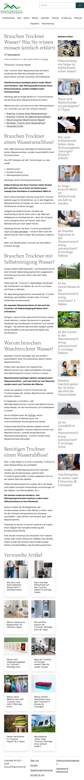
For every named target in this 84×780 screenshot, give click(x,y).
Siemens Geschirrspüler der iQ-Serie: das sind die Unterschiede (68, 387)
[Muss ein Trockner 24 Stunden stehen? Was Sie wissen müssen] (43, 647)
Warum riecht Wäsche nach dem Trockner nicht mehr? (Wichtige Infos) (15, 702)
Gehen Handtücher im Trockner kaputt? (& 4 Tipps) (16, 739)
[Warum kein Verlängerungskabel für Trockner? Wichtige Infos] (16, 647)
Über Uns (34, 760)
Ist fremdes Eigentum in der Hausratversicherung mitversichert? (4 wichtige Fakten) (68, 243)
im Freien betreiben (19, 231)
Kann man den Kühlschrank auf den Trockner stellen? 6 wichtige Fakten (42, 587)
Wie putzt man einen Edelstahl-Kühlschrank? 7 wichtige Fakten (14, 586)
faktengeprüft (13, 54)
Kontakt (34, 765)
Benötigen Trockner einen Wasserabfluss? (26, 123)
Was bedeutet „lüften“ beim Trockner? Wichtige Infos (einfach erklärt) (43, 741)
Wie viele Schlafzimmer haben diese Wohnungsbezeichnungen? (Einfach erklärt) (69, 147)
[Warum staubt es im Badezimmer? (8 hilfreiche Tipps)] (16, 609)
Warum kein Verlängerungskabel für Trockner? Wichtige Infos (16, 663)
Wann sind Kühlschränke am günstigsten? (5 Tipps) (69, 104)
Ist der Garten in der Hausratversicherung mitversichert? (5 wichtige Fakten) (68, 342)
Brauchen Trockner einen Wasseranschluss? (27, 113)
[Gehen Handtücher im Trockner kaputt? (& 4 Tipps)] (16, 724)
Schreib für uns (37, 775)
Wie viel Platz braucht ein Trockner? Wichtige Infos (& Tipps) (43, 626)
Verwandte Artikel (15, 126)
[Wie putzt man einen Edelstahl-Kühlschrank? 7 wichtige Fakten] (16, 570)
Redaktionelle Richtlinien (41, 770)
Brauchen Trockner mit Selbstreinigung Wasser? (29, 117)
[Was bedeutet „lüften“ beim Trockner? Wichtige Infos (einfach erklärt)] (43, 724)
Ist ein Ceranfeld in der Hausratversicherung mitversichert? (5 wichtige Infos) (68, 435)
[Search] (80, 5)
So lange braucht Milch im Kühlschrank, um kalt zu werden (67, 194)
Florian (45, 59)
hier (31, 206)
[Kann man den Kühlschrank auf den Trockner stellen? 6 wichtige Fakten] (43, 570)
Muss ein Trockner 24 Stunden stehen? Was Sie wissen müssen (42, 663)
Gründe (31, 415)
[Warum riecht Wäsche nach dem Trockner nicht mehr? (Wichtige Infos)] (16, 684)
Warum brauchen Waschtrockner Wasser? (26, 120)
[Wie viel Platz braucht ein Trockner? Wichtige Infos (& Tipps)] (43, 609)
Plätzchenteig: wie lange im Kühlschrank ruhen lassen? (67, 66)
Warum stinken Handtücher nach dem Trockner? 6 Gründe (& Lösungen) (42, 702)
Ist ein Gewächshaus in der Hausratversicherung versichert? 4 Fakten (69, 293)
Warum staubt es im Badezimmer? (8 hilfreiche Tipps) (16, 624)
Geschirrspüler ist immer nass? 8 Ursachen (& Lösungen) (68, 480)
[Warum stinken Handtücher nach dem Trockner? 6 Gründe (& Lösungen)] (43, 684)
